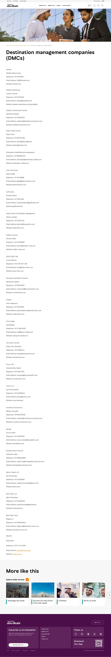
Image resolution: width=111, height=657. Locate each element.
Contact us (44, 639)
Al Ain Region (15, 1)
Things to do (45, 629)
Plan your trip (45, 634)
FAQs (8, 650)
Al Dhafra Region (23, 1)
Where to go (44, 631)
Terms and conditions (15, 650)
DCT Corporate (97, 1)
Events (43, 636)
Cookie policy (32, 650)
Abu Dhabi (9, 1)
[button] (17, 579)
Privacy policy (25, 650)
